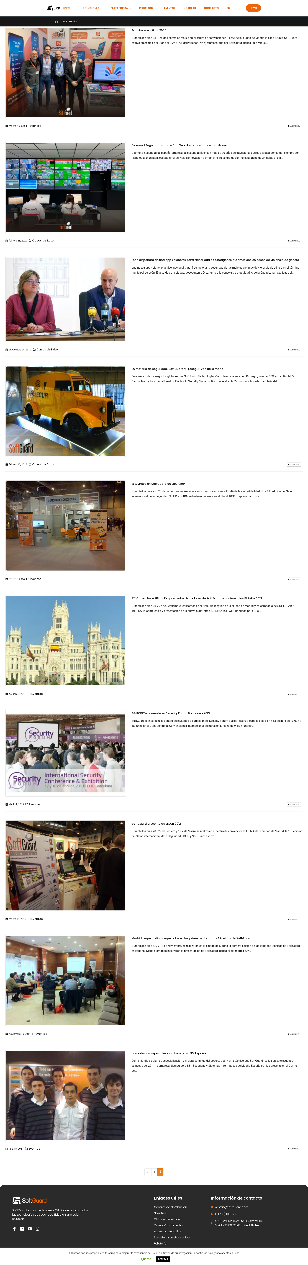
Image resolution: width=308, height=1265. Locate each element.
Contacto (211, 8)
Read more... (294, 126)
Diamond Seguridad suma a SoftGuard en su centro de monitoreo (179, 145)
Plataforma (119, 8)
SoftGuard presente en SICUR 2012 (156, 824)
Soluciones (91, 8)
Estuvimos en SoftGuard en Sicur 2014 (159, 484)
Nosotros (160, 1213)
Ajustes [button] (145, 1259)
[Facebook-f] (14, 1229)
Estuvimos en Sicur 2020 (149, 30)
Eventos (170, 8)
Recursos (146, 8)
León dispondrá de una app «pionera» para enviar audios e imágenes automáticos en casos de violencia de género (215, 260)
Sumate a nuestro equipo (172, 1237)
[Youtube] (30, 1229)
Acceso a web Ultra (167, 1231)
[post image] (65, 72)
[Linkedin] (22, 1229)
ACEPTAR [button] (163, 1259)
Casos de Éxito (43, 240)
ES (228, 8)
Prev (148, 1172)
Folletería (160, 1243)
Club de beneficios (167, 1219)
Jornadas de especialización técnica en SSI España (169, 1053)
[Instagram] (37, 1229)
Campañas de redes (168, 1225)
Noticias (190, 8)
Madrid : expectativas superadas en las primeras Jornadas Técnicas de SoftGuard (191, 938)
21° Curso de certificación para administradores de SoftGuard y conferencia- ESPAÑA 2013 (197, 598)
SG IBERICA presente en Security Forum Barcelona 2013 (171, 713)
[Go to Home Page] (56, 21)
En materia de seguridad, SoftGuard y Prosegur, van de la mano (177, 369)
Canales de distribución (170, 1207)
